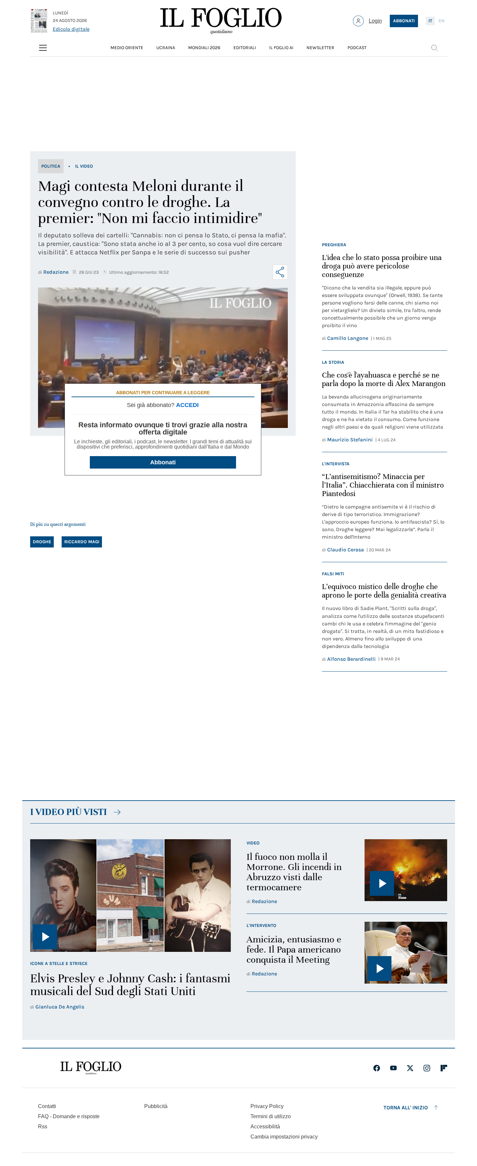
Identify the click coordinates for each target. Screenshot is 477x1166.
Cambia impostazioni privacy (284, 1136)
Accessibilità (265, 1126)
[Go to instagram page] (427, 1068)
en (442, 21)
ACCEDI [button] (187, 405)
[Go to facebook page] (376, 1068)
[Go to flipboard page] (444, 1068)
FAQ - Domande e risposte (69, 1116)
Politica (50, 166)
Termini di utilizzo (270, 1116)
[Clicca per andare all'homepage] (90, 1068)
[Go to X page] (410, 1068)
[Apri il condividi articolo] (280, 272)
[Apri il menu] (43, 48)
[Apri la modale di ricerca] (434, 48)
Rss (42, 1126)
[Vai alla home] (221, 21)
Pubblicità (156, 1106)
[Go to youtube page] (393, 1068)
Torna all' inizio (406, 1107)
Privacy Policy (267, 1106)
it (430, 21)
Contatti (47, 1106)
